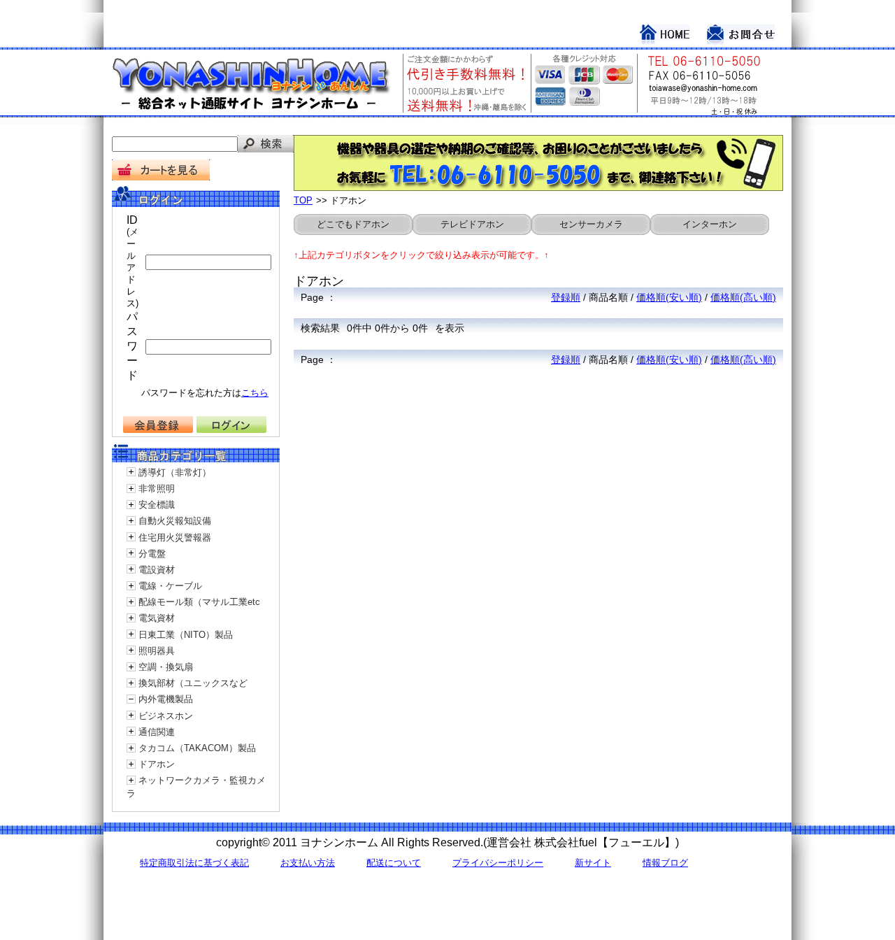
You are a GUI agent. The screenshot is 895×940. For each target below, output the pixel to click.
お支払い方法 (307, 862)
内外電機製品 (165, 699)
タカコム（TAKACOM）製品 (197, 748)
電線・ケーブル (170, 586)
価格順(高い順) (743, 297)
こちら (254, 392)
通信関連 (156, 732)
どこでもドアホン (353, 224)
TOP (303, 200)
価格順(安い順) (669, 297)
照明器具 (156, 651)
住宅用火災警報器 (174, 537)
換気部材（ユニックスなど (193, 683)
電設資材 (156, 569)
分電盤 (152, 553)
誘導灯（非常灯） (174, 472)
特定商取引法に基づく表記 (194, 862)
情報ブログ (665, 862)
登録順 (565, 297)
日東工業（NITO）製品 (185, 634)
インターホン (709, 224)
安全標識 (156, 504)
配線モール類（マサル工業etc (199, 602)
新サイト (593, 862)
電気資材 (156, 618)
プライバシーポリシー (497, 862)
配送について (393, 862)
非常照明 (156, 488)
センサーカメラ (591, 224)
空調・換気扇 (165, 667)
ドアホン (156, 764)
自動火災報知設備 (174, 520)
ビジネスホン (165, 716)
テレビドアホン (472, 224)
